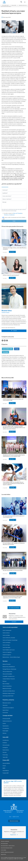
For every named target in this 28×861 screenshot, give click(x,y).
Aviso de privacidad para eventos (6, 847)
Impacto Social (5, 710)
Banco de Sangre (6, 683)
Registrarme (13, 834)
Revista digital (5, 730)
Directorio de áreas (14, 821)
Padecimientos (5, 725)
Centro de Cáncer (6, 632)
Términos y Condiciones (9, 214)
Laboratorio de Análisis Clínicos (9, 691)
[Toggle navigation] (24, 2)
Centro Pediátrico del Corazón (9, 649)
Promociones (5, 712)
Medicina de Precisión (7, 688)
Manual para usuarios (7, 702)
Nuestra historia (6, 750)
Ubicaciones (5, 705)
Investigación (5, 747)
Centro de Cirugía (6, 645)
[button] (21, 2)
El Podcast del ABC (6, 718)
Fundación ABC (6, 773)
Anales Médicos (6, 770)
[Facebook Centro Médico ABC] (12, 816)
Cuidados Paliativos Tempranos (9, 678)
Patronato (5, 752)
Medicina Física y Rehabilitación (9, 666)
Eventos (4, 723)
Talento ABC (5, 757)
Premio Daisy (5, 754)
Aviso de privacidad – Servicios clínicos (7, 845)
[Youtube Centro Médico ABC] (17, 816)
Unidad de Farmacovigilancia (8, 707)
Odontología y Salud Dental (8, 695)
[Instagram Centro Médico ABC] (14, 816)
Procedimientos (6, 728)
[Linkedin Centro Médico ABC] (10, 816)
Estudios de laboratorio (7, 721)
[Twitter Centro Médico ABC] (16, 816)
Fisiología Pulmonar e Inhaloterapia (9, 669)
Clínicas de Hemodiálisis (7, 674)
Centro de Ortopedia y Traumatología (10, 640)
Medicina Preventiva (6, 664)
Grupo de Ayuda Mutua (7, 686)
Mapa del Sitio (3, 854)
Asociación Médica (6, 763)
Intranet (4, 765)
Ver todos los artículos (14, 607)
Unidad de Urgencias (7, 654)
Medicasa (4, 681)
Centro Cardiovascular (7, 630)
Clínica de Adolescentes (7, 671)
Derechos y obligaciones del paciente (7, 852)
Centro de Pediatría (6, 642)
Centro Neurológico (6, 647)
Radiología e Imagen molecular (9, 693)
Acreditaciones (6, 740)
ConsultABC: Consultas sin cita (8, 676)
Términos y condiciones (5, 841)
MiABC (4, 768)
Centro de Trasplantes (7, 652)
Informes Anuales (6, 745)
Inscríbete (14, 621)
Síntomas (4, 733)
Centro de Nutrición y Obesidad (9, 637)
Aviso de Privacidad (17, 213)
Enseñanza (5, 742)
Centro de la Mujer (6, 635)
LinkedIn (15, 330)
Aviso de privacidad (4, 843)
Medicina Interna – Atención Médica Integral (11, 657)
